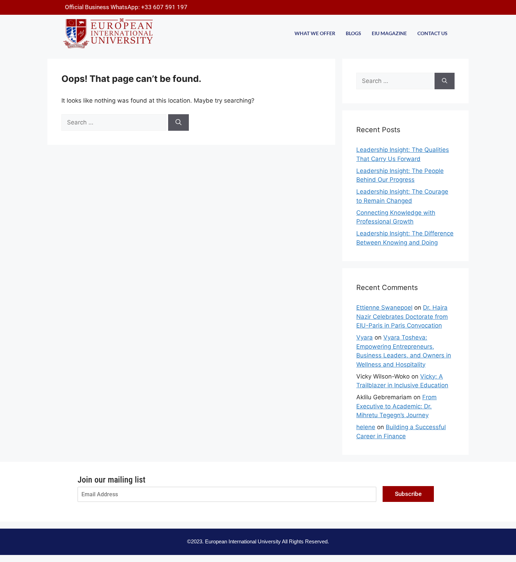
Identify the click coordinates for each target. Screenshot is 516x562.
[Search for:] (114, 122)
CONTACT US (432, 33)
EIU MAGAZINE (389, 33)
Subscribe (408, 493)
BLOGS (353, 33)
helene (365, 427)
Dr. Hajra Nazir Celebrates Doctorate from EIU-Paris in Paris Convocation (402, 316)
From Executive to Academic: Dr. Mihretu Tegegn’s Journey (396, 406)
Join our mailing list (111, 480)
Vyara (364, 337)
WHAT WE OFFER (315, 33)
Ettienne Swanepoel (384, 307)
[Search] (178, 122)
